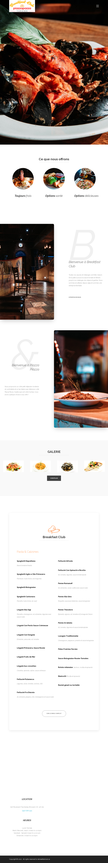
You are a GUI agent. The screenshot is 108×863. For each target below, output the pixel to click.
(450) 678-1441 (27, 811)
